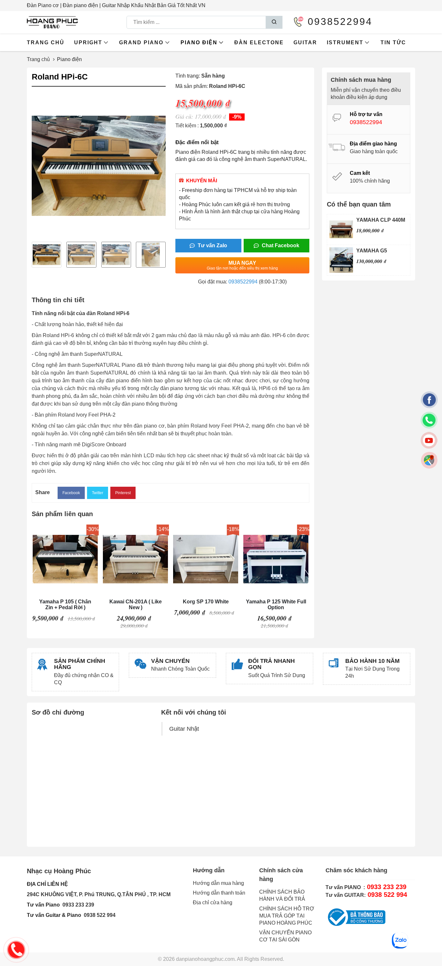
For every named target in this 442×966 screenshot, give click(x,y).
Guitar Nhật (184, 729)
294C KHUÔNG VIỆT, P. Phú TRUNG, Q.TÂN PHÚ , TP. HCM (99, 894)
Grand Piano (141, 42)
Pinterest (123, 493)
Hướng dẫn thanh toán (219, 893)
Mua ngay (242, 265)
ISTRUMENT (345, 42)
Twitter (97, 493)
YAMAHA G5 (371, 250)
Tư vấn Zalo (211, 245)
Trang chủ (45, 42)
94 (113, 915)
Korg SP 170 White (206, 601)
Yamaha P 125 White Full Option (276, 604)
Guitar (305, 42)
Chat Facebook (279, 245)
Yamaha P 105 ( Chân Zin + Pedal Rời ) (65, 604)
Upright (88, 42)
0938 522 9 (97, 915)
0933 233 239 (78, 905)
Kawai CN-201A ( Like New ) (135, 604)
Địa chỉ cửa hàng (212, 902)
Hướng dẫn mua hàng (218, 883)
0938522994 (243, 281)
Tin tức (393, 42)
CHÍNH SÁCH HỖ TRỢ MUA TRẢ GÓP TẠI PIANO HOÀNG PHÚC (286, 916)
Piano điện (199, 42)
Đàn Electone (259, 42)
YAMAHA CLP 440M (380, 220)
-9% (236, 117)
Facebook (71, 493)
